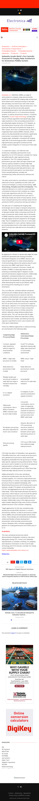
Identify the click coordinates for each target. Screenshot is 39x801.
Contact (11, 793)
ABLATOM (5, 751)
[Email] (20, 10)
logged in (13, 633)
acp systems (6, 758)
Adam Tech (5, 760)
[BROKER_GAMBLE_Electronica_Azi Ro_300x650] (19, 646)
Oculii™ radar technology (18, 117)
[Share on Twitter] (21, 562)
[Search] (37, 37)
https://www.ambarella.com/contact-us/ (15, 550)
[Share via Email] (29, 562)
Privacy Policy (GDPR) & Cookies (19, 795)
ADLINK (4, 764)
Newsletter (27, 793)
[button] (3, 603)
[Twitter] (18, 10)
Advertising (18, 793)
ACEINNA (5, 756)
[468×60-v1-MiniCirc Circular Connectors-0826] (19, 28)
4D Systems (6, 749)
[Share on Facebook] (17, 562)
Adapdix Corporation (8, 762)
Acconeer (5, 754)
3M (3, 747)
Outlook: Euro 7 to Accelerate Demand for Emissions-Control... (19, 614)
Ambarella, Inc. (6, 95)
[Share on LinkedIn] (25, 562)
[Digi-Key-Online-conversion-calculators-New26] (19, 710)
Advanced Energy (7, 767)
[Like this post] (13, 562)
